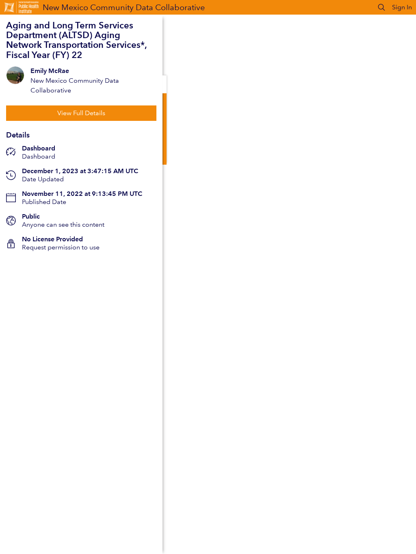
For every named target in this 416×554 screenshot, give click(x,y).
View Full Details (81, 113)
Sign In (402, 7)
